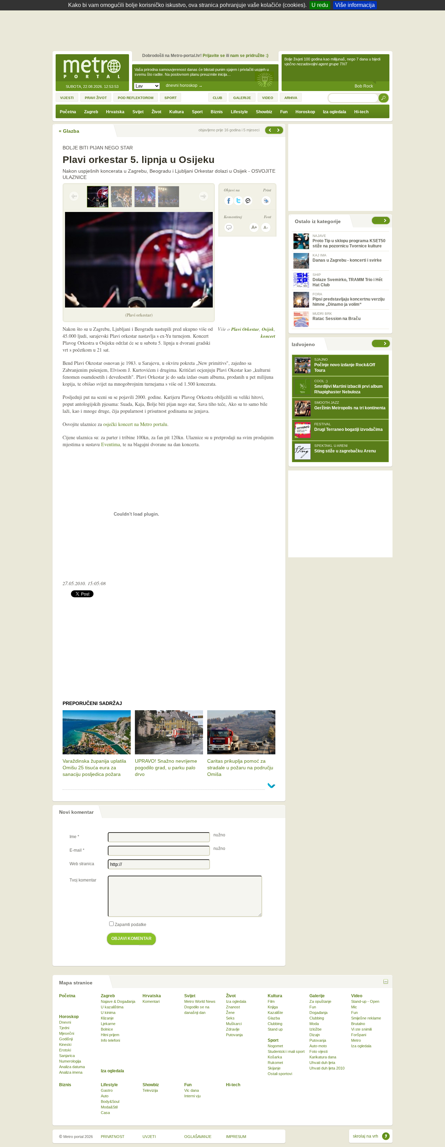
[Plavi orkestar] (121, 196)
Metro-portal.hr (92, 68)
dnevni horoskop (184, 85)
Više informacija (355, 5)
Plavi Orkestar (245, 329)
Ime (74, 836)
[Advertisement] (224, 29)
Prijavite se (214, 55)
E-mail (77, 850)
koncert (268, 336)
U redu (320, 5)
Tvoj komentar (83, 880)
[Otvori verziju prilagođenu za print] (266, 201)
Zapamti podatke (130, 924)
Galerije (317, 995)
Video (356, 995)
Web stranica (82, 863)
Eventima (110, 444)
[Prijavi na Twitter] (238, 201)
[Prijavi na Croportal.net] (248, 201)
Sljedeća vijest (269, 130)
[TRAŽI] (384, 98)
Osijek (268, 329)
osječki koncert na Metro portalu (135, 424)
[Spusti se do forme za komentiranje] (229, 227)
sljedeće (386, 343)
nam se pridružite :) (249, 55)
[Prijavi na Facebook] (229, 201)
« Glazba (69, 131)
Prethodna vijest (279, 130)
